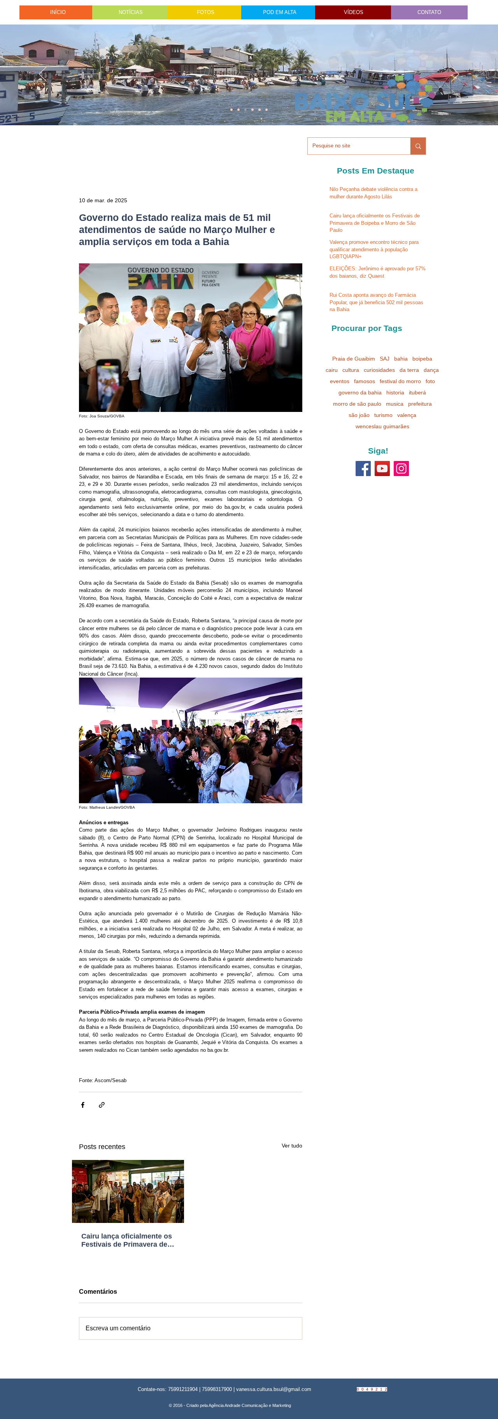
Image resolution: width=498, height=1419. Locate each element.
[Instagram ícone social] (401, 468)
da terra (409, 370)
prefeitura (420, 404)
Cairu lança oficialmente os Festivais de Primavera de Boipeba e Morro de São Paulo (126, 1240)
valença (406, 415)
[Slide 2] (252, 110)
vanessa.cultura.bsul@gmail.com (273, 1389)
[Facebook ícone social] (363, 468)
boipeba (422, 359)
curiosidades (379, 370)
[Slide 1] (231, 110)
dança (431, 370)
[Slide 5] (259, 110)
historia (395, 392)
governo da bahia (360, 392)
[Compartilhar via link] (101, 1105)
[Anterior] (43, 75)
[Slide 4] (238, 110)
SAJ (384, 359)
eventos (339, 381)
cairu (332, 370)
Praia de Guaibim (353, 359)
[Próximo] (455, 75)
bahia (401, 359)
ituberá (417, 392)
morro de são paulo (357, 404)
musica (394, 404)
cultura (350, 370)
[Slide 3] (266, 110)
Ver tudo (292, 1145)
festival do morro (400, 381)
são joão (359, 415)
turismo (383, 415)
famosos (364, 381)
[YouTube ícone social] (382, 468)
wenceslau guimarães (382, 426)
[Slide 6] (245, 110)
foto (430, 381)
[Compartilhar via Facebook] (82, 1105)
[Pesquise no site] (418, 146)
